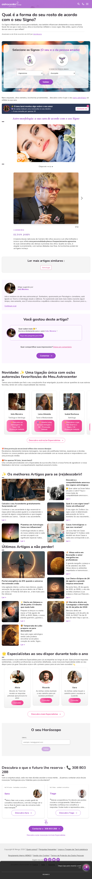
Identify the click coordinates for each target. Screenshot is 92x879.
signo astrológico (79, 98)
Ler (3, 520)
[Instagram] (50, 860)
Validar (46, 82)
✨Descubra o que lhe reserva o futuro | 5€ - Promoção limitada (71, 425)
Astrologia (46, 267)
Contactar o (44, 828)
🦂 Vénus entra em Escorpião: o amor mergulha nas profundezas (74, 556)
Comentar (44, 356)
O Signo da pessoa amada (59, 69)
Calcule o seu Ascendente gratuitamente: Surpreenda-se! (21, 504)
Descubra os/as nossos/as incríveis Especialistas (46, 835)
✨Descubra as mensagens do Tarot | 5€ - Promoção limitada (17, 425)
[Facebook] (45, 860)
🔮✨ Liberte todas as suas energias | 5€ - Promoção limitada (44, 425)
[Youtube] (54, 860)
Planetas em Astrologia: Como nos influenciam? (32, 526)
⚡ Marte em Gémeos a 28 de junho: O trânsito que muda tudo (31, 605)
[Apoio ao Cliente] (83, 4)
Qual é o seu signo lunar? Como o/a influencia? (77, 504)
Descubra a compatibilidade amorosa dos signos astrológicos (78, 482)
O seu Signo (21, 69)
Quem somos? (31, 849)
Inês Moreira (37, 34)
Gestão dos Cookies (41, 855)
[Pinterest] (58, 860)
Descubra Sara (22, 813)
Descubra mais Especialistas (44, 714)
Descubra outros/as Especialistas (44, 440)
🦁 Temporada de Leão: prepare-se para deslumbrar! (31, 628)
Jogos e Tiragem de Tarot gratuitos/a (73, 849)
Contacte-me (82, 109)
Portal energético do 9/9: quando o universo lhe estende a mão (22, 582)
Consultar (17, 703)
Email (24, 737)
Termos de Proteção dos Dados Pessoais (67, 855)
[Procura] (78, 4)
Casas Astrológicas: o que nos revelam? (76, 526)
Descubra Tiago (66, 813)
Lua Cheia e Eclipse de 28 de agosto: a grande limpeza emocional (77, 581)
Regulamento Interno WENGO (20, 855)
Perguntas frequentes (47, 849)
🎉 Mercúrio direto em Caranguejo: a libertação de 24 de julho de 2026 (77, 605)
